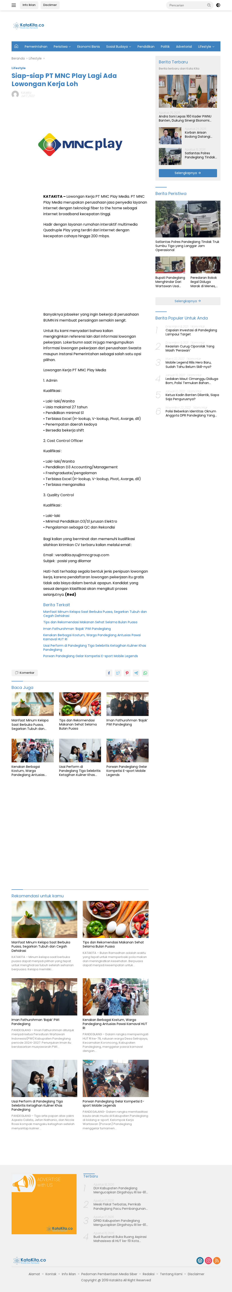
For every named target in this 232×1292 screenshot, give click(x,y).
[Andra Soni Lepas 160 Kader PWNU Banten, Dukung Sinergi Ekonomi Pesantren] (188, 91)
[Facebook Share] (109, 673)
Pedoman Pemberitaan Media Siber (109, 1274)
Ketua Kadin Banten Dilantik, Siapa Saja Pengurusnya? (192, 397)
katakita (26, 93)
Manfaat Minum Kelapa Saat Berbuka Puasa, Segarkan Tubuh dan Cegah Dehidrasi (95, 614)
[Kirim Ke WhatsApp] (145, 673)
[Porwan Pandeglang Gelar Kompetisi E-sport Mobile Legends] (127, 750)
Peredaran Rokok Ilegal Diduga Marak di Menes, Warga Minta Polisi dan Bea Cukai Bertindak (205, 282)
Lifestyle (204, 46)
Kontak (51, 1274)
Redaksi (149, 1274)
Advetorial (184, 46)
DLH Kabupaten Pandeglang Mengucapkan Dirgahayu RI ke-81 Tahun (120, 1190)
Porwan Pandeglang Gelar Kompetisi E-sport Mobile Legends (90, 656)
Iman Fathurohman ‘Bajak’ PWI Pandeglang (77, 629)
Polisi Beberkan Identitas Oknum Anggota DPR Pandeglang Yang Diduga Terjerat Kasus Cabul (191, 413)
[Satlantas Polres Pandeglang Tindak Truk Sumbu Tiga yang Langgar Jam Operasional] (170, 156)
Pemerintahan (36, 46)
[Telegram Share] (136, 673)
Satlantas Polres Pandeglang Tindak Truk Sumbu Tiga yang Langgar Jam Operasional (200, 155)
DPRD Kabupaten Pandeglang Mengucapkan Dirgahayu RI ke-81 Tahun (120, 1223)
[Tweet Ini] (118, 673)
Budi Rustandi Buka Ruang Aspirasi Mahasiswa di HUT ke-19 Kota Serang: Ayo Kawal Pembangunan (120, 1239)
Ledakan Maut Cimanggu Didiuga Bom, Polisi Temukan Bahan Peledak (192, 381)
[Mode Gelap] (218, 5)
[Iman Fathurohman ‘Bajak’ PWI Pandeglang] (127, 704)
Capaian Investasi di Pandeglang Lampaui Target (191, 332)
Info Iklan (29, 5)
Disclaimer (196, 1274)
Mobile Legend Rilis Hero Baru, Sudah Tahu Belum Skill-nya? (188, 364)
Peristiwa (61, 46)
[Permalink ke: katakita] (15, 94)
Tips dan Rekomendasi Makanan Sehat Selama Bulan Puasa (90, 622)
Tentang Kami (171, 1274)
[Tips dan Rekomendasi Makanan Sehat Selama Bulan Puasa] (80, 704)
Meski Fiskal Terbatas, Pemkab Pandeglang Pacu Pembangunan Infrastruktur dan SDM (120, 1206)
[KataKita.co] (31, 25)
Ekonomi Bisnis (88, 46)
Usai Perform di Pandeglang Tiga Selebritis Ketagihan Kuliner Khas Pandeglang (94, 648)
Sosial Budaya (117, 46)
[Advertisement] (137, 25)
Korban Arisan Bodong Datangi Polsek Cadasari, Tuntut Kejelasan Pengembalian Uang (201, 134)
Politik (165, 46)
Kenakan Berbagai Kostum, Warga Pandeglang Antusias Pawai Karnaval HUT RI (92, 637)
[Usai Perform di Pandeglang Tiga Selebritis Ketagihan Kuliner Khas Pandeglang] (80, 750)
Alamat (34, 1274)
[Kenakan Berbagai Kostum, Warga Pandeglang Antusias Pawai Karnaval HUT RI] (33, 750)
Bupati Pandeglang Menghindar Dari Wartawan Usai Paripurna (170, 282)
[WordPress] (200, 1261)
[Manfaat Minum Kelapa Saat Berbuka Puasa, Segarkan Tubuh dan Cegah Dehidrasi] (33, 704)
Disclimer (50, 5)
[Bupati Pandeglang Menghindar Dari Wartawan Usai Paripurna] (170, 265)
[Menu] (15, 5)
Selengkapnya (186, 173)
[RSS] (216, 1261)
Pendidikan (146, 46)
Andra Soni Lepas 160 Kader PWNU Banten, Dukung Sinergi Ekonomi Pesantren (185, 118)
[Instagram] (208, 1261)
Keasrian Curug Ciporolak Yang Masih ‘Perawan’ (190, 348)
